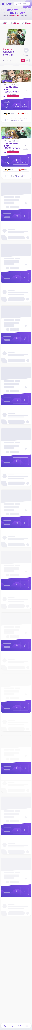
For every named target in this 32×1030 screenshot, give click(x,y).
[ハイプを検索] (15, 4)
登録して (16, 120)
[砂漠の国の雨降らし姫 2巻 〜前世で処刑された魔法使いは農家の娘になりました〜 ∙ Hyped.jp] (16, 76)
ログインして (23, 119)
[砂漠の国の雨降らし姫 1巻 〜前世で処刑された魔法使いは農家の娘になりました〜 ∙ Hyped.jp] (16, 133)
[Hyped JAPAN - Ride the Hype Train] (7, 3)
